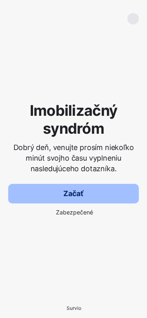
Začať (73, 193)
